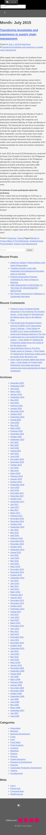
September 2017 (17, 502)
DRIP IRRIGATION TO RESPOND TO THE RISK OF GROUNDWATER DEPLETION (26, 288)
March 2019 (15, 473)
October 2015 (16, 547)
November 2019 (17, 462)
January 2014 (16, 598)
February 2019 (16, 476)
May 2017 (14, 510)
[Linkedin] (42, 2)
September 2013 (17, 609)
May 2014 (14, 586)
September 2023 (17, 417)
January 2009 (16, 685)
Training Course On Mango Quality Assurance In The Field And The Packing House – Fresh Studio (27, 311)
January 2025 (16, 394)
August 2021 (15, 451)
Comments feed (17, 791)
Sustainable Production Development (26, 768)
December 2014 (17, 569)
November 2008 (17, 691)
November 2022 (17, 434)
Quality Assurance (18, 759)
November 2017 (17, 496)
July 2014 (14, 581)
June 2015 (14, 558)
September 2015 (17, 550)
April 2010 (14, 660)
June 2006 (14, 716)
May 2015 (14, 561)
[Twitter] (31, 2)
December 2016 (17, 519)
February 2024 (16, 406)
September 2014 (17, 578)
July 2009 (14, 677)
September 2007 (17, 711)
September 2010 (17, 648)
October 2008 (16, 694)
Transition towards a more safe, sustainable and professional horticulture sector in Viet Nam (27, 271)
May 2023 (14, 425)
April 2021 (14, 454)
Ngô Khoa (26, 44)
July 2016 (14, 530)
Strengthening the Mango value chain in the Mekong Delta (27, 317)
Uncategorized (16, 773)
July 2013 (14, 615)
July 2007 (14, 713)
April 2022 (14, 448)
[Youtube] (36, 2)
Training (20, 238)
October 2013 (16, 606)
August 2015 (15, 552)
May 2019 (14, 471)
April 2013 (14, 620)
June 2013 (14, 617)
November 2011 (17, 637)
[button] (42, 13)
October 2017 (16, 499)
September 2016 (17, 527)
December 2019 (17, 459)
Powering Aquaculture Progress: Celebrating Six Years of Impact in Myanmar (24, 279)
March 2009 (15, 679)
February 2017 (16, 516)
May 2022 (14, 445)
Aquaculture (15, 728)
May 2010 (14, 657)
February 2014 (16, 595)
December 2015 (17, 541)
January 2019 (16, 479)
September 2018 (17, 485)
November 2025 (17, 383)
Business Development (20, 734)
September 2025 (17, 386)
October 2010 (16, 646)
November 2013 (17, 603)
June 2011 (14, 640)
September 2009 (17, 671)
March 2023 (15, 428)
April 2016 (14, 536)
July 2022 (14, 442)
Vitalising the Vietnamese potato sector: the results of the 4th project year (26, 342)
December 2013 (17, 600)
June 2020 (14, 456)
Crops (12, 737)
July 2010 (14, 651)
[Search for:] (13, 250)
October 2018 (16, 482)
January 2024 (16, 409)
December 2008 (17, 688)
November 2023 (17, 411)
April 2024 (14, 403)
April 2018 (14, 490)
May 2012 (14, 631)
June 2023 (14, 423)
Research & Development (21, 762)
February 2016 (16, 538)
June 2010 (14, 654)
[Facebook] (25, 2)
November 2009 (17, 668)
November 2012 (17, 626)
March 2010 (15, 663)
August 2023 (15, 420)
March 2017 (15, 513)
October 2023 (16, 414)
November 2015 (17, 544)
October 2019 (16, 465)
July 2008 (14, 699)
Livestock (14, 748)
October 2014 (16, 575)
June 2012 (14, 629)
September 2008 (17, 696)
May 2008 (14, 705)
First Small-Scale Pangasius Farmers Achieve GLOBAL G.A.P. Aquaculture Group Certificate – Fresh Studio (26, 326)
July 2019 (14, 468)
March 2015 (15, 567)
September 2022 (17, 440)
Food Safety (15, 742)
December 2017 (17, 493)
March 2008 (15, 708)
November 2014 (17, 572)
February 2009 (16, 682)
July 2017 (14, 504)
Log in (13, 786)
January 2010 (16, 665)
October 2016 (16, 524)
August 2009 (15, 674)
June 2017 (14, 507)
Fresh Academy (16, 745)
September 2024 (17, 397)
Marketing (14, 751)
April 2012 (14, 634)
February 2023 (16, 431)
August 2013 (15, 612)
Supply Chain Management (25, 244)
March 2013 (15, 623)
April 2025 (14, 389)
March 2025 (15, 392)
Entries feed (15, 788)
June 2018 (14, 488)
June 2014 (14, 583)
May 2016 (14, 533)
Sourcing (14, 765)
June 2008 (14, 702)
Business (12, 238)
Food (12, 740)
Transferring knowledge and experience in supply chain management (19, 34)
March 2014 (15, 592)
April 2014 (14, 589)
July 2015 (14, 555)
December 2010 (17, 643)
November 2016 (17, 521)
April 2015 (14, 564)
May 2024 (14, 400)
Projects (13, 756)
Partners (13, 754)
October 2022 (16, 437)
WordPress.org (16, 794)
